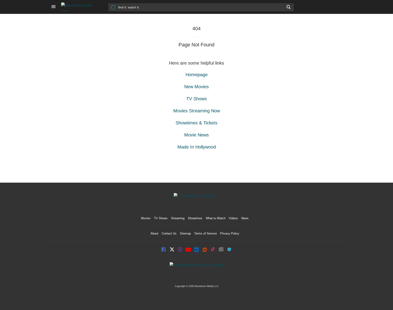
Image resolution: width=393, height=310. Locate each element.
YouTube (188, 250)
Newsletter (221, 250)
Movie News (196, 134)
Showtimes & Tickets (196, 122)
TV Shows (196, 98)
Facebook (164, 250)
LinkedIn (196, 250)
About (154, 233)
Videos (233, 218)
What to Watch (215, 218)
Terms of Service (205, 233)
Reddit (205, 250)
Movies (146, 218)
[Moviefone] (78, 7)
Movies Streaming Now (196, 110)
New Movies (196, 86)
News (245, 218)
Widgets (229, 250)
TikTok (213, 250)
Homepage (197, 74)
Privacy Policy (229, 233)
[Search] (288, 7)
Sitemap (185, 233)
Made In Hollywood (196, 146)
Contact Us (169, 233)
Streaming (177, 218)
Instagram (180, 250)
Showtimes (195, 218)
